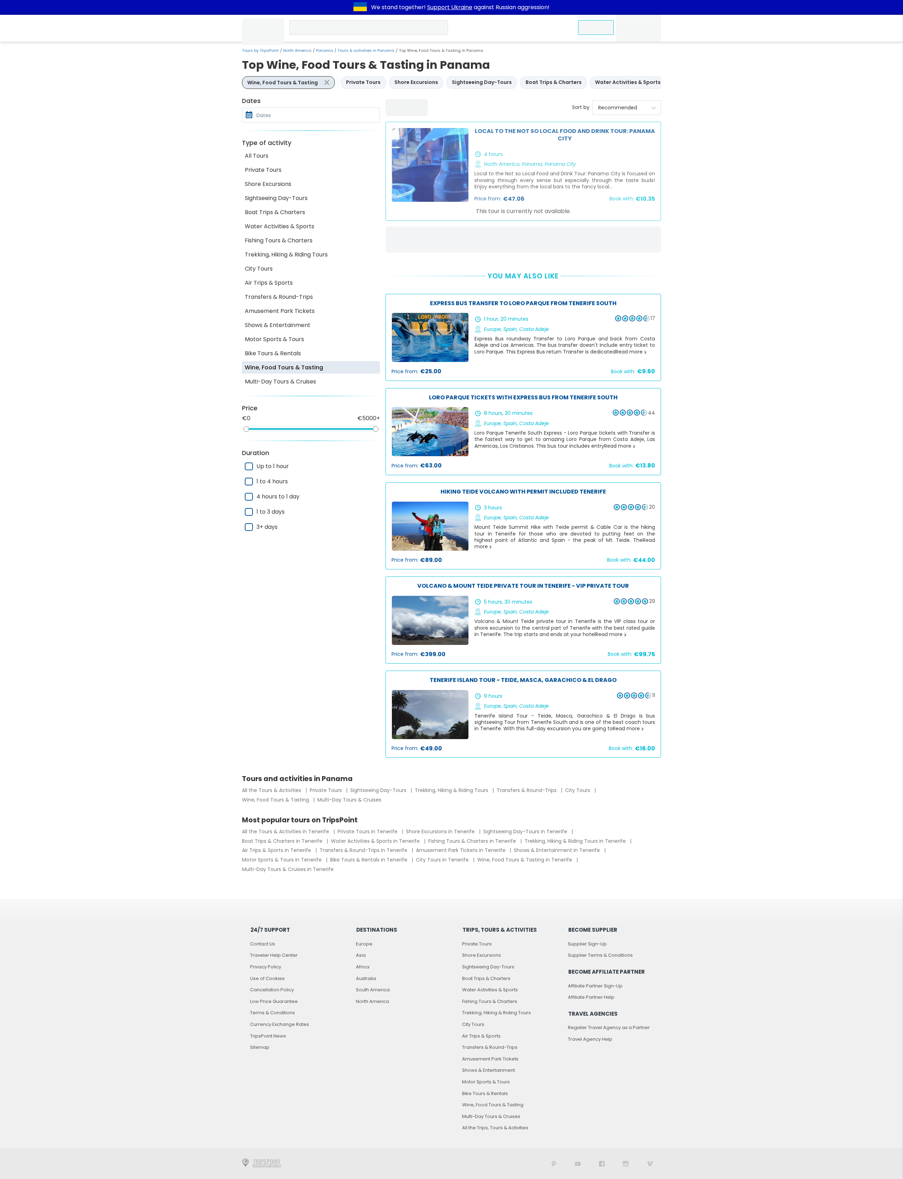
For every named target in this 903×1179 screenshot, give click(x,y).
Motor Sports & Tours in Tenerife (282, 859)
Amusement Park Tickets (280, 311)
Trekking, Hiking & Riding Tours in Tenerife (576, 841)
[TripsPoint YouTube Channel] (577, 1163)
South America (373, 989)
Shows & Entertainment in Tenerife (557, 850)
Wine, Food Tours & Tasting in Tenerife (525, 859)
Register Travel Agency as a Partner (609, 1027)
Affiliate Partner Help (591, 997)
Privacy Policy (265, 966)
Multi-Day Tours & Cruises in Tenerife (288, 869)
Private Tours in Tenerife (368, 831)
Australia (366, 978)
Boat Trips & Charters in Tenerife (283, 841)
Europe (364, 944)
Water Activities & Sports (279, 226)
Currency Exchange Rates (279, 1024)
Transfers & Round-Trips (279, 297)
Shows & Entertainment (277, 325)
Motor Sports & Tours (274, 339)
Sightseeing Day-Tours (276, 198)
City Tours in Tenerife (443, 859)
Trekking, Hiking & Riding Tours (286, 254)
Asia (361, 955)
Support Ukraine (449, 7)
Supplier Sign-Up (587, 944)
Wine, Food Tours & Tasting (284, 367)
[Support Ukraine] (360, 7)
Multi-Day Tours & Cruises (280, 381)
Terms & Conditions (272, 1012)
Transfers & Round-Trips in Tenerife (364, 850)
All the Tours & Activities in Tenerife (286, 831)
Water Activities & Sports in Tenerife (376, 841)
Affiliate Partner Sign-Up (595, 985)
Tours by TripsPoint (260, 50)
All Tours (256, 156)
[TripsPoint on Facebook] (601, 1163)
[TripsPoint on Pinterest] (554, 1163)
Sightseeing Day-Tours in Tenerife (526, 831)
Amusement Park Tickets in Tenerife (461, 850)
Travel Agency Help (590, 1039)
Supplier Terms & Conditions (600, 955)
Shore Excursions (268, 184)
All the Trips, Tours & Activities (495, 1127)
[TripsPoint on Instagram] (625, 1163)
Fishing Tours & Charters (279, 240)
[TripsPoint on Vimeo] (649, 1163)
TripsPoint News (268, 1036)
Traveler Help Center (274, 955)
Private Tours (263, 170)
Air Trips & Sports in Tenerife (277, 850)
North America (297, 50)
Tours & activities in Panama (366, 50)
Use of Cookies (267, 978)
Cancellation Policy (272, 989)
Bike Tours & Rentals (273, 353)
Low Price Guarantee (274, 1001)
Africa (362, 966)
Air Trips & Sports (269, 283)
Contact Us (262, 944)
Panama (324, 50)
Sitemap (259, 1047)
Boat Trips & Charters (275, 212)
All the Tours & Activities (272, 790)
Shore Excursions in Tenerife (441, 831)
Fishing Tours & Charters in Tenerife (472, 841)
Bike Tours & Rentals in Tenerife (369, 859)
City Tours (259, 269)
